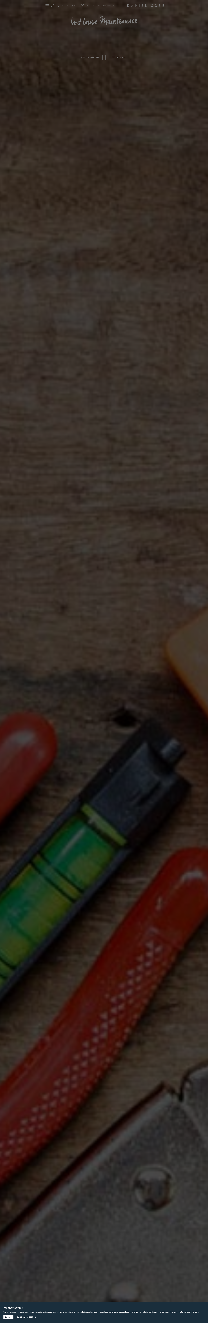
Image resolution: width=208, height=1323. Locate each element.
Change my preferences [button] (25, 1317)
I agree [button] (8, 1317)
